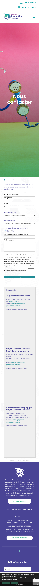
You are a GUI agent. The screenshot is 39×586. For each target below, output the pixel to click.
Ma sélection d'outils (29, 7)
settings (15, 579)
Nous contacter (19, 538)
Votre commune (10, 212)
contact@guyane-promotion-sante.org (15, 305)
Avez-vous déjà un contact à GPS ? (16, 228)
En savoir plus (19, 501)
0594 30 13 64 (14, 301)
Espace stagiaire (30, 3)
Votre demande (9, 220)
